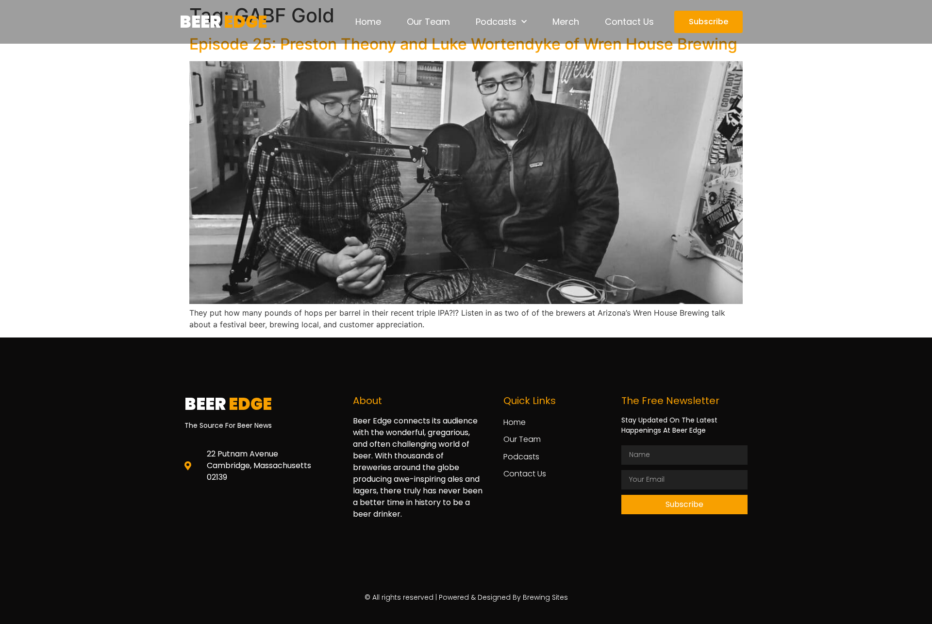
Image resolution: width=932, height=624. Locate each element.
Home (368, 22)
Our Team (428, 22)
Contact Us (629, 22)
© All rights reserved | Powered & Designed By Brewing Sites (466, 597)
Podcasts (496, 22)
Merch (565, 22)
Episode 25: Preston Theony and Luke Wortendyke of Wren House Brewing (463, 43)
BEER (223, 22)
